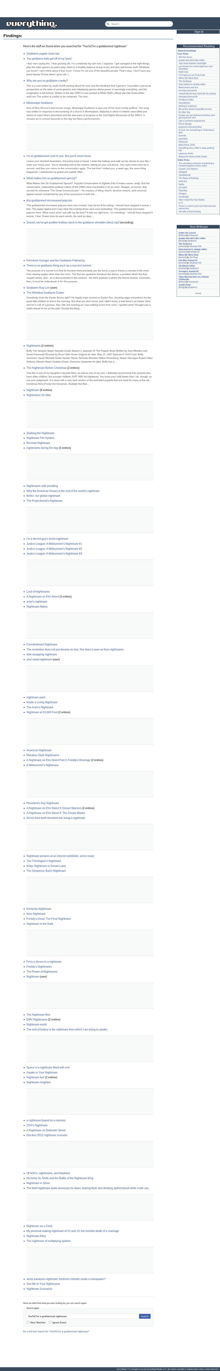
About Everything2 (187, 51)
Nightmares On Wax (38, 395)
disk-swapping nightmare (41, 654)
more (198, 293)
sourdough (184, 197)
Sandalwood (184, 175)
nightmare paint (35, 697)
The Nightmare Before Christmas (46, 367)
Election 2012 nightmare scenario (46, 1135)
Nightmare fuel (35, 1077)
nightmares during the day (42, 447)
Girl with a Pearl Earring (190, 211)
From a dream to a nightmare (44, 961)
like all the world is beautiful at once (195, 109)
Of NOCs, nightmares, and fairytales (48, 1173)
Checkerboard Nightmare (41, 644)
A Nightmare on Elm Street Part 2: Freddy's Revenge (58, 760)
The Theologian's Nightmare (43, 860)
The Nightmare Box (38, 1014)
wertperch (192, 241)
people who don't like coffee (192, 60)
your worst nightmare (39, 659)
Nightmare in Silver (38, 1183)
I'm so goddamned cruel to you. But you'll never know (58, 156)
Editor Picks (184, 160)
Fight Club (183, 72)
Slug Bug (183, 190)
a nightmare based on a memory (46, 1120)
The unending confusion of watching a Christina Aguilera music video (197, 164)
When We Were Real (188, 78)
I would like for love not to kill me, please (197, 93)
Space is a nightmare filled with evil (47, 1067)
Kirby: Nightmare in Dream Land (46, 865)
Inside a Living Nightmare (42, 702)
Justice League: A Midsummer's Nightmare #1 (54, 543)
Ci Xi (181, 203)
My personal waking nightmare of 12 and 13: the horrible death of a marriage (72, 1231)
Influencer (183, 142)
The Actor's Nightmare (39, 707)
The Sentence (185, 81)
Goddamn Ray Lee (38, 287)
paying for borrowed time (190, 127)
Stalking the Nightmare (40, 433)
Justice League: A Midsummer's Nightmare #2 (54, 548)
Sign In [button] (199, 31)
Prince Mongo (185, 124)
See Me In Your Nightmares (43, 1283)
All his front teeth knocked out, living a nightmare (55, 817)
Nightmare (32, 390)
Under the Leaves (187, 233)
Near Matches (38, 1322)
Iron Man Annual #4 (188, 90)
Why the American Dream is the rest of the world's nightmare (63, 490)
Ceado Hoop (185, 285)
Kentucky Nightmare (38, 908)
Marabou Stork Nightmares (42, 755)
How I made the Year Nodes (192, 200)
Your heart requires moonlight (192, 63)
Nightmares (33, 345)
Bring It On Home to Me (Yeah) (193, 156)
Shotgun (182, 193)
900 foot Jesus (185, 57)
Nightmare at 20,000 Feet (41, 712)
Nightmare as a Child (39, 1226)
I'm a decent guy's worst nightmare (47, 538)
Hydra (181, 184)
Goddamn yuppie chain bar (42, 53)
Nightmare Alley (36, 1236)
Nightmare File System (40, 437)
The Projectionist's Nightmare (44, 500)
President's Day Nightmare (42, 803)
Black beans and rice (188, 87)
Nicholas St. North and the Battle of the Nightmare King (59, 1178)
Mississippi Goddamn (39, 102)
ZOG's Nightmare (37, 1125)
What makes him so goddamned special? (51, 178)
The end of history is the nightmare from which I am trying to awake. (67, 1029)
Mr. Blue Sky (184, 112)
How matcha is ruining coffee (192, 84)
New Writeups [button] (199, 226)
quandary (183, 139)
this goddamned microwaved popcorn (49, 200)
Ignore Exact (59, 1322)
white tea (183, 181)
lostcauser (193, 235)
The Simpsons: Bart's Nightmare (46, 870)
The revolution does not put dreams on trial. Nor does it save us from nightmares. (75, 649)
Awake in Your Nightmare (42, 1072)
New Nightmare (36, 913)
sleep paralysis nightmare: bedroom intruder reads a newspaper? (66, 1279)
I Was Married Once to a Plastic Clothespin (194, 278)
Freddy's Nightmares (39, 966)
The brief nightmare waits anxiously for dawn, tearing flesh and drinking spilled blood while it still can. (87, 1188)
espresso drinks (186, 153)
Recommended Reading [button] (199, 46)
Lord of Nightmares (38, 591)
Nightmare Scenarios (39, 1288)
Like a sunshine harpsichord (192, 121)
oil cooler (183, 187)
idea (181, 241)
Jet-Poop (193, 257)
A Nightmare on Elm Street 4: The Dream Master (55, 812)
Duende (182, 135)
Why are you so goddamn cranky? (47, 80)
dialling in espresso (188, 106)
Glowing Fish (195, 246)
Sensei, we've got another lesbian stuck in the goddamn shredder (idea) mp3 (72, 222)
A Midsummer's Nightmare (42, 765)
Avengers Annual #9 (188, 97)
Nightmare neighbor (38, 1082)
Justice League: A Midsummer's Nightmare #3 (54, 553)
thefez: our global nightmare (43, 495)
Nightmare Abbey (37, 606)
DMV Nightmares (36, 1019)
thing (181, 287)
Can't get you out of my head (192, 75)
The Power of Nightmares (42, 971)
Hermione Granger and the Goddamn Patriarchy (55, 260)
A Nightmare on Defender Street (45, 1130)
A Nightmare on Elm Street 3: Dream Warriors (53, 808)
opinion (182, 252)
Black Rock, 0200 (187, 145)
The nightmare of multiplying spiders (48, 1241)
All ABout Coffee (186, 100)
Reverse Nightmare (38, 442)
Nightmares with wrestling (42, 485)
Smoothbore (184, 103)
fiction (182, 235)
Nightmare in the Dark (39, 923)
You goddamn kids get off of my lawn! (49, 58)
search (144, 1316)
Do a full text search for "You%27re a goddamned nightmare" (56, 1331)
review (182, 246)
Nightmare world (36, 1024)
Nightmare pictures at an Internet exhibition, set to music (60, 856)
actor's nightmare (36, 601)
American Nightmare (39, 750)
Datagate (183, 172)
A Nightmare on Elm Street (42, 596)
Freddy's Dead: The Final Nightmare (48, 918)
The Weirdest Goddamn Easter (45, 292)
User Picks (183, 54)
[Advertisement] (110, 8)
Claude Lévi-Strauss (188, 169)
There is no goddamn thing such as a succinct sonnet (58, 265)
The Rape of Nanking (189, 178)
